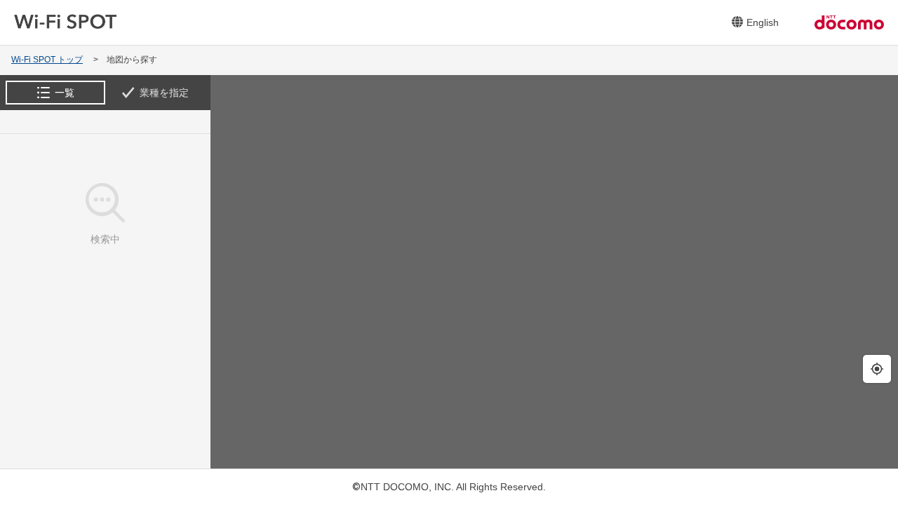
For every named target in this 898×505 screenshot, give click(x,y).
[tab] (55, 92)
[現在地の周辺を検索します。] (877, 369)
